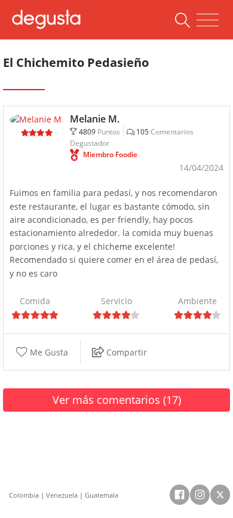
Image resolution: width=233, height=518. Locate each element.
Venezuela (62, 495)
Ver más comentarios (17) (117, 400)
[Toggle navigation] (208, 20)
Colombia (24, 495)
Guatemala (101, 495)
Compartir (125, 352)
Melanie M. (94, 118)
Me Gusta (47, 352)
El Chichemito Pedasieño (76, 62)
